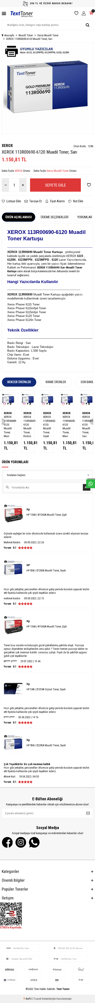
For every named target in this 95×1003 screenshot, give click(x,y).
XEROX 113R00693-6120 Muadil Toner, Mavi (67, 426)
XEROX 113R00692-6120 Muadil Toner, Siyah (47, 426)
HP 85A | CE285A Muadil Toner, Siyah (46, 745)
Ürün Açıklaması (18, 217)
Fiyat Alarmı (57, 201)
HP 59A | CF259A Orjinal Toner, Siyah (46, 689)
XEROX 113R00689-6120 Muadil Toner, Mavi (8, 426)
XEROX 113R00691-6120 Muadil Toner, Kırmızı (27, 426)
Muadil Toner (26, 35)
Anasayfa (9, 35)
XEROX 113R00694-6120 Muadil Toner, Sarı (86, 426)
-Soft (27, 998)
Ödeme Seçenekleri (54, 217)
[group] (47, 88)
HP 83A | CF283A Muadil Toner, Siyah (46, 570)
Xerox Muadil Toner (48, 35)
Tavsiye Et (35, 201)
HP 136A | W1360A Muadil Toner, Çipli (47, 514)
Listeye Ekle (13, 201)
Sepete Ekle (55, 185)
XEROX (7, 145)
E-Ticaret (36, 998)
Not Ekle (77, 201)
